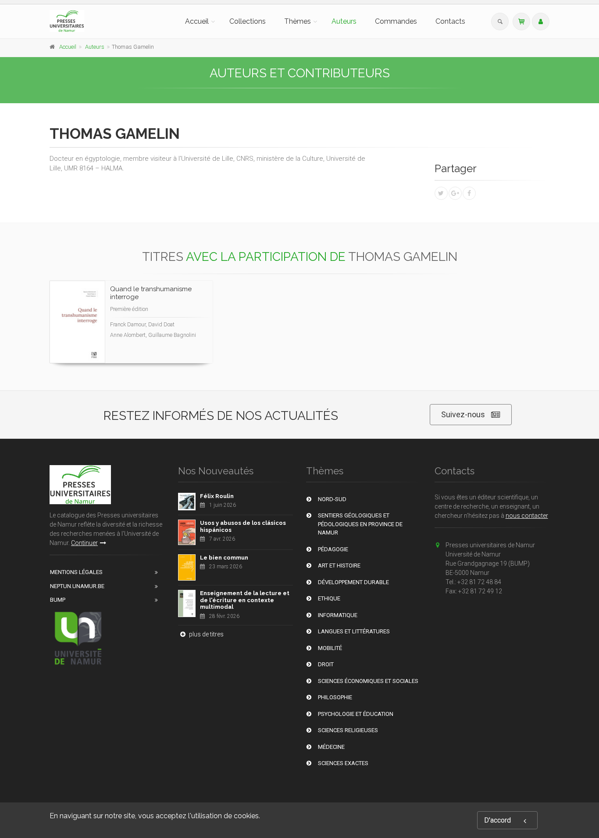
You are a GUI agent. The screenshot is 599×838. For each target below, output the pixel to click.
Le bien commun (224, 557)
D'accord (497, 820)
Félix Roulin (217, 496)
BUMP (57, 599)
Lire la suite (173, 347)
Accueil (197, 21)
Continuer (84, 542)
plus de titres (206, 634)
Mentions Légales (76, 572)
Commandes (396, 21)
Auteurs (344, 21)
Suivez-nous (463, 414)
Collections (247, 21)
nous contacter (527, 515)
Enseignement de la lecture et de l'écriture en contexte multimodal (244, 600)
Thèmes (297, 21)
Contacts (450, 21)
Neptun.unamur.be (77, 586)
